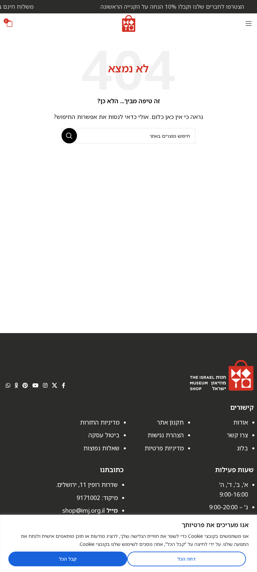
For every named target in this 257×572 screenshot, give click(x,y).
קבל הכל (68, 559)
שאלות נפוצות (101, 448)
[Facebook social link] (63, 385)
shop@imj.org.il (83, 510)
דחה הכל (186, 559)
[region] (128, 543)
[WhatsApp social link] (7, 385)
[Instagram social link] (45, 385)
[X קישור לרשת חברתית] (55, 385)
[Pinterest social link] (25, 385)
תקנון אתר (170, 422)
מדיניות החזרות (99, 422)
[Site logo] (128, 22)
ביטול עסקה (103, 435)
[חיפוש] (69, 135)
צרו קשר (237, 435)
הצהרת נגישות (166, 435)
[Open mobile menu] (248, 23)
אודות (240, 422)
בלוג (242, 448)
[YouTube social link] (35, 385)
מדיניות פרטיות (164, 448)
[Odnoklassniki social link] (16, 385)
